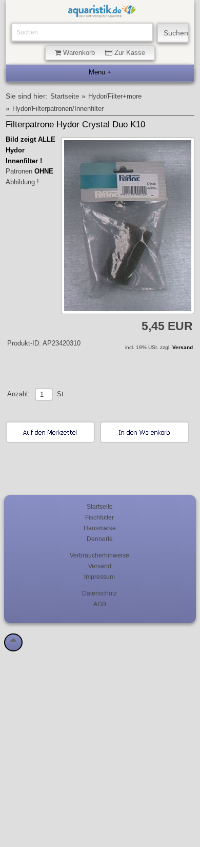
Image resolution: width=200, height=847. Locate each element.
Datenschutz (99, 593)
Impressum (99, 576)
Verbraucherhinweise (99, 555)
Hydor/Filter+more (115, 96)
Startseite (64, 96)
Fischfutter (99, 517)
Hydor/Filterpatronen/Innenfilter (58, 108)
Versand (182, 347)
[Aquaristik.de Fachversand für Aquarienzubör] (102, 12)
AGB (99, 604)
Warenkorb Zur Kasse (103, 52)
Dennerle (100, 538)
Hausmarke (100, 528)
